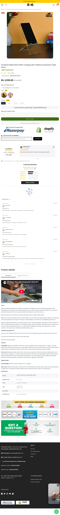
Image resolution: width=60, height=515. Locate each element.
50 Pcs (22, 103)
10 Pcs (9, 103)
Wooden (10, 95)
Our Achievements (35, 451)
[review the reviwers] (53, 147)
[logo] (30, 4)
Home (2, 9)
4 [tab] (27, 59)
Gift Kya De (3, 443)
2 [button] (28, 264)
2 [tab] (24, 59)
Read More (23, 155)
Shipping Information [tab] (22, 275)
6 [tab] (30, 59)
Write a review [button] (30, 182)
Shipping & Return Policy (36, 479)
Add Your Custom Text (8, 111)
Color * (4, 90)
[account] (54, 4)
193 (21, 123)
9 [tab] (35, 59)
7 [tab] (32, 59)
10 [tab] (37, 59)
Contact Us (33, 454)
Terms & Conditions (35, 482)
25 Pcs (15, 103)
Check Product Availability (11, 135)
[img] (5, 203)
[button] (23, 171)
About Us (33, 449)
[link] (2, 494)
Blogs (32, 456)
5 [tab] (29, 59)
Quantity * (5, 100)
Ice (4, 95)
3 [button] (30, 264)
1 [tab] (22, 59)
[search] (6, 4)
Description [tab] (8, 275)
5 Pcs (3, 103)
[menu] (2, 5)
